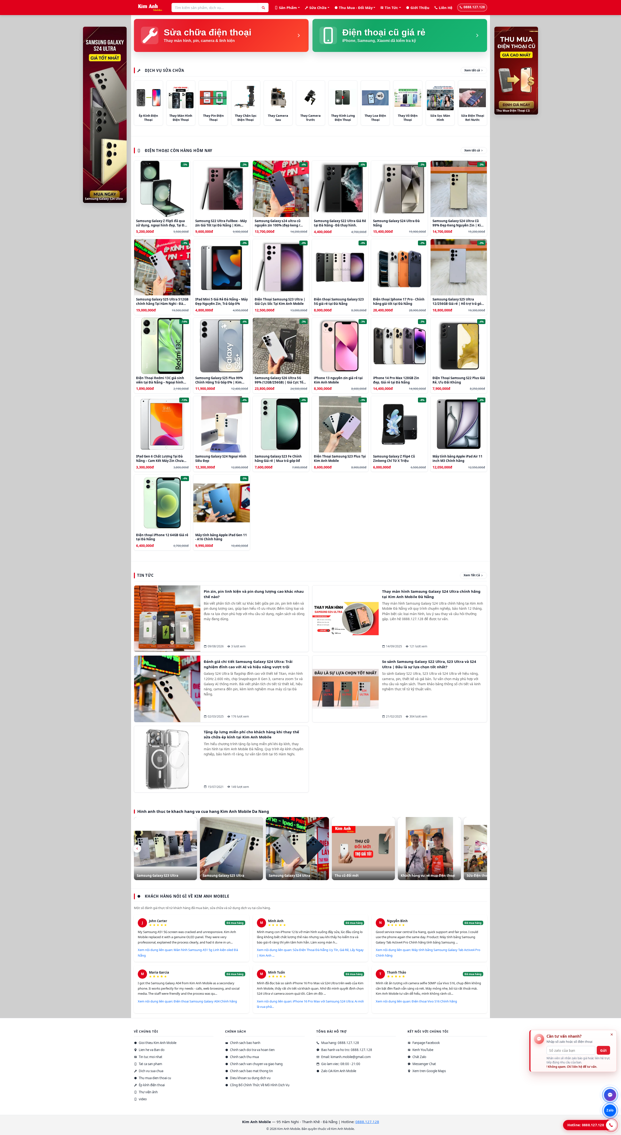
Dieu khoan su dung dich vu (249, 1078)
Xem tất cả (472, 70)
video (142, 1099)
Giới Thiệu (419, 7)
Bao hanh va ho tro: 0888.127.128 (346, 1050)
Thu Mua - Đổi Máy (356, 7)
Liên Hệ (445, 7)
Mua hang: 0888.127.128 (339, 1043)
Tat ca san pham (150, 1064)
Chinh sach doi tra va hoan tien (252, 1050)
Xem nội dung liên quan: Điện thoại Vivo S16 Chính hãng (416, 1001)
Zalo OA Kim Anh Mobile (338, 1071)
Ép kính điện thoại (151, 1085)
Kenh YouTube (422, 1050)
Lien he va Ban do (151, 1050)
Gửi (603, 1050)
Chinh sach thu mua (244, 1057)
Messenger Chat (424, 1064)
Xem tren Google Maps (429, 1071)
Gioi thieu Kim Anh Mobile (157, 1043)
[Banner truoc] (137, 848)
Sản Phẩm (288, 7)
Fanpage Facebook (426, 1043)
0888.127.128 (474, 7)
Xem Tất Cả (472, 575)
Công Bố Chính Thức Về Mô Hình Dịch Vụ (259, 1085)
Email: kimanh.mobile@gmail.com (345, 1057)
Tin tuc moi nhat (150, 1057)
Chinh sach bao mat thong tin (251, 1071)
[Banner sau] (484, 848)
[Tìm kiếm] (263, 7)
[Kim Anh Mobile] (149, 7)
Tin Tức (391, 7)
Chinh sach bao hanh (244, 1043)
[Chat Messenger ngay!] (610, 1095)
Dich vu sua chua (150, 1071)
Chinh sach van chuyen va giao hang (256, 1064)
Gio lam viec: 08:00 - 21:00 (340, 1064)
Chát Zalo (419, 1057)
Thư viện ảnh (148, 1092)
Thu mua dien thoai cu (154, 1078)
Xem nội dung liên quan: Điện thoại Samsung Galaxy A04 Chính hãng (187, 1001)
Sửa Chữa (318, 7)
